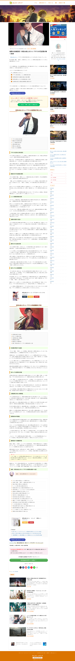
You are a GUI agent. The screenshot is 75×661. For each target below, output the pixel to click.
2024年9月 (52, 267)
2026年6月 (52, 195)
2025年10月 (52, 222)
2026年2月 (52, 208)
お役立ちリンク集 (62, 2)
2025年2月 (52, 250)
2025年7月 (52, 233)
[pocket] (26, 567)
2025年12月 (52, 215)
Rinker (26, 294)
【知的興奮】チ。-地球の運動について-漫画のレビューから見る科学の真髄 (27, 535)
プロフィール (50, 2)
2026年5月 (52, 198)
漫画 (56, 2)
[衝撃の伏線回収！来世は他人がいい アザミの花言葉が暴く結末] (29, 567)
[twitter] (20, 567)
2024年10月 (52, 264)
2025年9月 (52, 226)
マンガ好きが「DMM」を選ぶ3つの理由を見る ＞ (28, 104)
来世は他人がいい (13, 57)
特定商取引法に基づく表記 (41, 652)
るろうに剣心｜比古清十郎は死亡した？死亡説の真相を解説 (58, 165)
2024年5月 (52, 281)
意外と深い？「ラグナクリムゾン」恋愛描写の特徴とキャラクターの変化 (26, 531)
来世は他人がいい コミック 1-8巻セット (31, 518)
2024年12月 (52, 257)
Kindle (24, 296)
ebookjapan (11, 542)
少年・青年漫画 (15, 571)
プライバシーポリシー (32, 652)
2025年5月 (52, 239)
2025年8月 (52, 229)
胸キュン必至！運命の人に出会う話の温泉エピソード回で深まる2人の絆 (26, 533)
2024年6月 (52, 277)
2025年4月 (52, 243)
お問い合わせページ (42, 2)
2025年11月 (52, 219)
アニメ (11, 571)
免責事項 (48, 652)
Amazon (30, 296)
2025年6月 (52, 236)
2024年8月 (52, 271)
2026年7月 (52, 191)
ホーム (36, 2)
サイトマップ (26, 652)
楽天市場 (36, 296)
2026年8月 (52, 188)
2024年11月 (52, 260)
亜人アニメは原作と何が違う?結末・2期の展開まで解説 (58, 152)
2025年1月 (52, 253)
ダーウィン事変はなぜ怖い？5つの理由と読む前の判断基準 (58, 155)
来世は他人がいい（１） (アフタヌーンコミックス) (33, 292)
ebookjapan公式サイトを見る (28, 560)
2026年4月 (52, 201)
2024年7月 (52, 274)
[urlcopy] (37, 567)
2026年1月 (52, 212)
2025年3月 (52, 246)
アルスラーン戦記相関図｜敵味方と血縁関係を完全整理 (58, 158)
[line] (34, 567)
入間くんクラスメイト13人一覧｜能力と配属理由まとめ (58, 162)
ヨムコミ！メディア (37, 656)
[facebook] (23, 567)
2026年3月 (52, 205)
